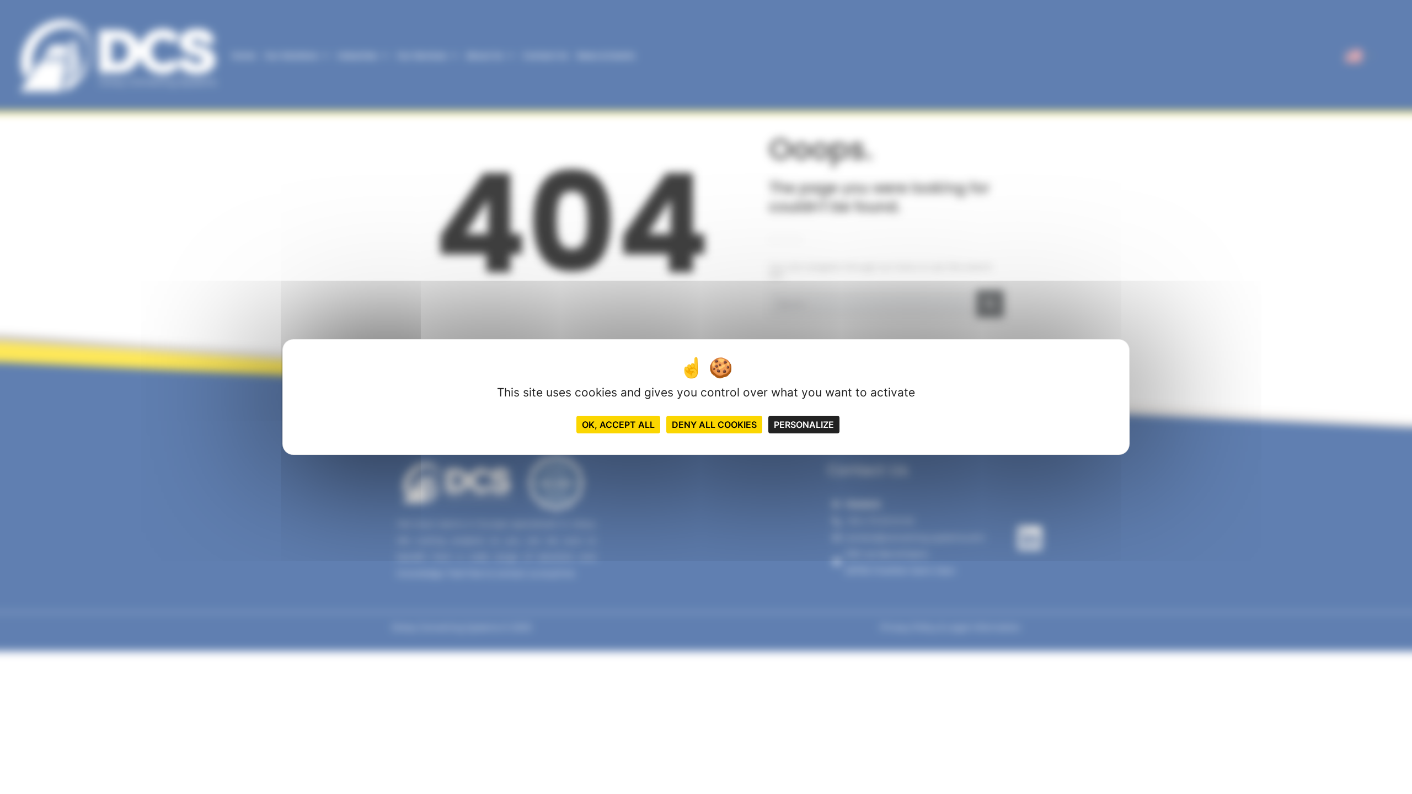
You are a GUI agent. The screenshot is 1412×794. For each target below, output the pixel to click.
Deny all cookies (714, 424)
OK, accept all (618, 424)
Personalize (804, 424)
